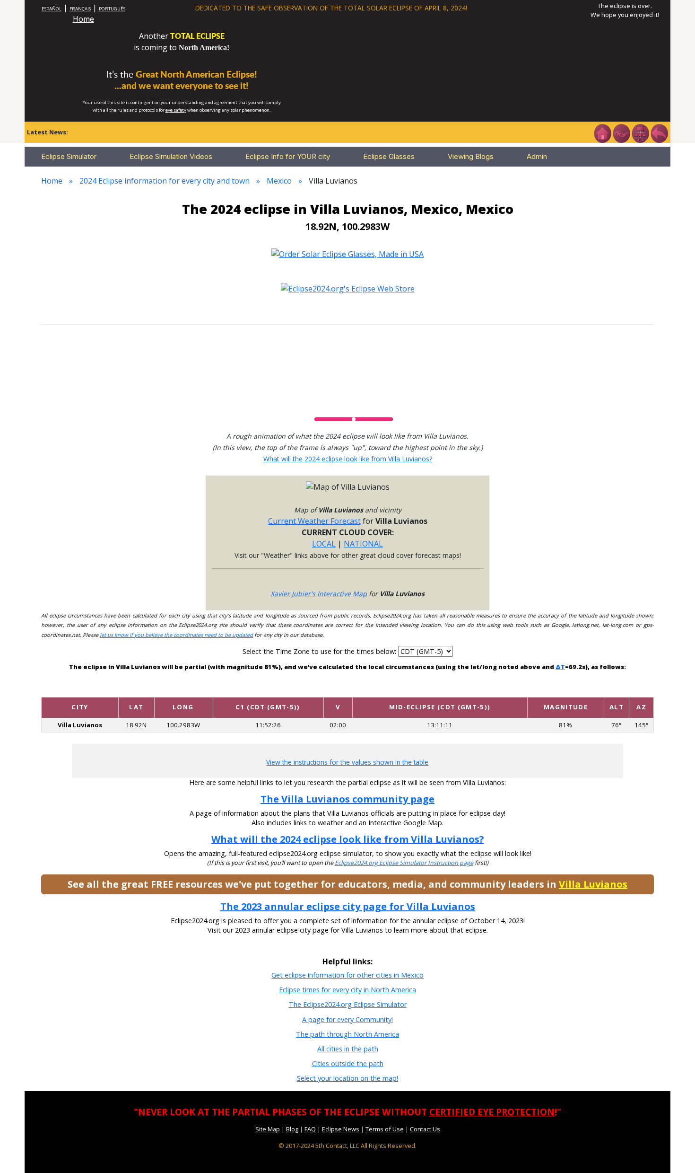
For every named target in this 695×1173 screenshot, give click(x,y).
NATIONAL (363, 543)
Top (674, 1151)
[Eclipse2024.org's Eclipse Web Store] (348, 288)
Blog (292, 1129)
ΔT (560, 666)
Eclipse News (340, 1129)
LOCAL (324, 543)
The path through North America (347, 1034)
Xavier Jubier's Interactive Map (318, 593)
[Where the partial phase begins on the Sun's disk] (338, 689)
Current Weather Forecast (314, 521)
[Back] (659, 132)
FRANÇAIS (80, 9)
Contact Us (425, 1129)
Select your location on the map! (347, 1078)
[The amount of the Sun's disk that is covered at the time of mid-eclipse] (565, 689)
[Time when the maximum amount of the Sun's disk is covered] (439, 689)
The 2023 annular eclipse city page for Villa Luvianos (347, 906)
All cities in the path (347, 1048)
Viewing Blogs (471, 156)
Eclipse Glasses (389, 156)
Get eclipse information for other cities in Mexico (347, 974)
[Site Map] (640, 132)
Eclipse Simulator (68, 156)
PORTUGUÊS (112, 9)
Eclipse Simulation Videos (171, 156)
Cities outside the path (347, 1063)
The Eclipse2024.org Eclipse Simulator (348, 1004)
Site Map (267, 1129)
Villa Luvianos (593, 884)
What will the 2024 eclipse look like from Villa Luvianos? (347, 458)
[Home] (602, 132)
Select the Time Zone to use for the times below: (320, 651)
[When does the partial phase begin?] (268, 689)
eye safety (175, 110)
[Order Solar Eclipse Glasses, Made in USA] (347, 253)
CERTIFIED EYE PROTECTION (492, 1111)
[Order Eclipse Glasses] (621, 132)
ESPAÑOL (51, 9)
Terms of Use (384, 1129)
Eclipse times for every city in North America (347, 989)
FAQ (310, 1129)
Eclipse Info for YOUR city (287, 156)
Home (83, 19)
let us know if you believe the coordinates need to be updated (176, 634)
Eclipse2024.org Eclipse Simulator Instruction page (404, 863)
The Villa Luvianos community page (347, 799)
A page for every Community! (347, 1019)
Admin (537, 156)
